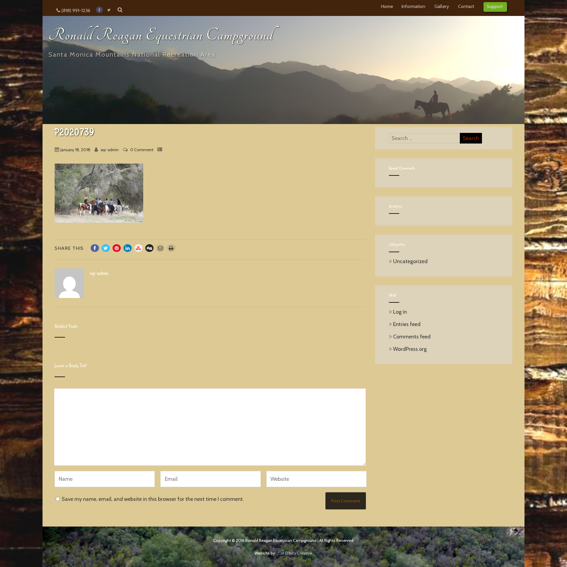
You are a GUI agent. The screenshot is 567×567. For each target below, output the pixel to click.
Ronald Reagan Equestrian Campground (160, 35)
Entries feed (407, 324)
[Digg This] (149, 248)
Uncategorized (410, 261)
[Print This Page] (171, 248)
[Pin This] (117, 248)
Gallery (441, 6)
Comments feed (412, 336)
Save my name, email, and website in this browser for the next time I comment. (153, 499)
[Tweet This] (106, 248)
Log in (400, 312)
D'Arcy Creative (298, 553)
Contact (466, 6)
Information (413, 6)
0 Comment (141, 149)
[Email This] (160, 248)
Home (387, 6)
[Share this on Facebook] (95, 248)
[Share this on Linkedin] (127, 248)
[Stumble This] (138, 248)
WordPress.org (410, 349)
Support (495, 6)
